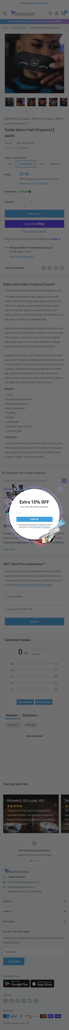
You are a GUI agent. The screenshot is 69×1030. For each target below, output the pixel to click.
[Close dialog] (60, 489)
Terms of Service (46, 527)
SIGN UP (34, 519)
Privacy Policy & (38, 527)
